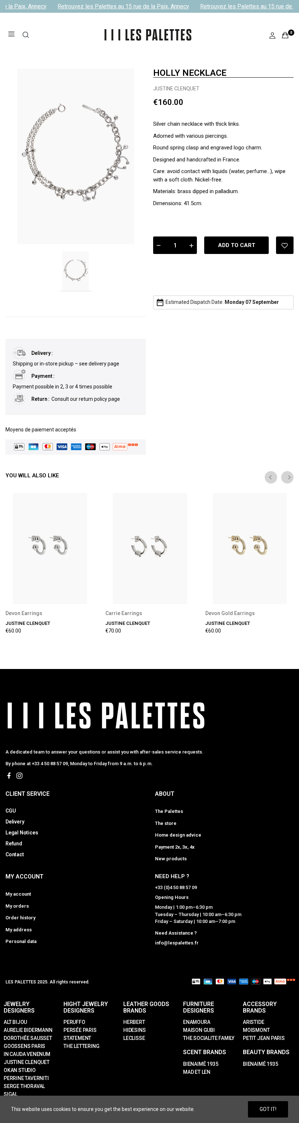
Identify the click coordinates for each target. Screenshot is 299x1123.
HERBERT (134, 1022)
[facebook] (8, 776)
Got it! (268, 1109)
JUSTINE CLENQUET (176, 88)
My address (18, 929)
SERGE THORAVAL (24, 1086)
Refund (13, 843)
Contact (14, 854)
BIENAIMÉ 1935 (200, 1064)
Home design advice (178, 835)
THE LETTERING (81, 1046)
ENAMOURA (196, 1022)
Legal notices (21, 833)
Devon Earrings (23, 613)
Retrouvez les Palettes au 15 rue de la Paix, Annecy (120, 6)
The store (165, 823)
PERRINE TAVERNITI (26, 1078)
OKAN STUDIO (20, 1070)
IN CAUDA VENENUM (27, 1054)
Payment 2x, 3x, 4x (175, 847)
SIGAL (11, 1094)
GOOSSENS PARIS (24, 1046)
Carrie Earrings (123, 613)
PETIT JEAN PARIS (264, 1038)
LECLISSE (134, 1038)
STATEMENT (77, 1038)
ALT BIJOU (15, 1022)
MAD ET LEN (196, 1072)
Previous (271, 477)
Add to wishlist (285, 245)
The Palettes (169, 811)
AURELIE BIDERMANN (28, 1030)
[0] (285, 35)
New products (171, 858)
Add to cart (236, 245)
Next (287, 477)
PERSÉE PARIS (80, 1030)
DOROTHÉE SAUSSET (28, 1038)
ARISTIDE (253, 1022)
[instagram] (19, 776)
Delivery (14, 822)
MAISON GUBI (199, 1030)
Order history (20, 917)
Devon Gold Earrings (230, 613)
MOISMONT (256, 1030)
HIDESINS (134, 1030)
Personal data (20, 941)
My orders (17, 906)
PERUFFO (74, 1022)
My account (18, 894)
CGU (10, 811)
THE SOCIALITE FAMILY (208, 1038)
